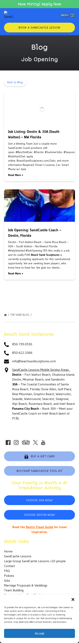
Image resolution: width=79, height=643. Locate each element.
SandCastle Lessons (17, 556)
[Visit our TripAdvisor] (26, 442)
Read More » (15, 175)
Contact (9, 566)
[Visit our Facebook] (8, 442)
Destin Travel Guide (39, 527)
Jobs (7, 580)
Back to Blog (15, 82)
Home (8, 551)
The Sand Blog (20, 314)
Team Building (13, 590)
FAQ (7, 571)
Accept (39, 633)
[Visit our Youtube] (43, 442)
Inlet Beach (50, 413)
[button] (73, 599)
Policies (9, 576)
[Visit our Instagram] (16, 442)
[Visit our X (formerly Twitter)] (35, 442)
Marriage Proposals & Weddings (25, 585)
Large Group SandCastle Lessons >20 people (35, 561)
